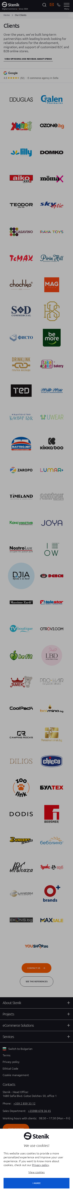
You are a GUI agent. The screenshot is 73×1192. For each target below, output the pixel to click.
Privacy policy (40, 1165)
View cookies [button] (36, 1172)
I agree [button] (37, 1183)
